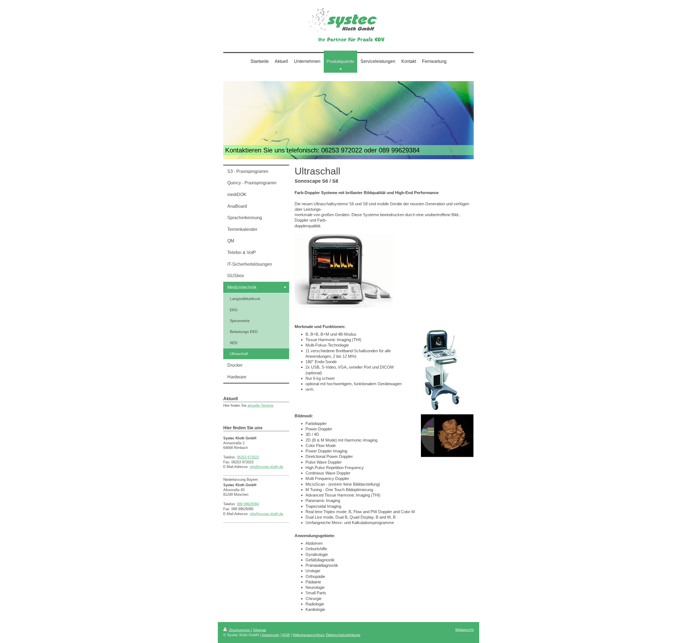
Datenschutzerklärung (343, 635)
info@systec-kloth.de (266, 467)
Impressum (270, 635)
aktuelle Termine (260, 405)
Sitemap (259, 630)
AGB (286, 635)
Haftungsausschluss (309, 635)
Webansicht (464, 630)
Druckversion (239, 630)
